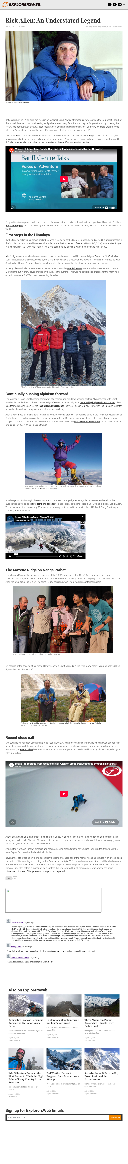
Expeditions (96, 27)
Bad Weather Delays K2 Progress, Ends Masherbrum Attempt (62, 1076)
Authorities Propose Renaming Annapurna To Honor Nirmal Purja (25, 1023)
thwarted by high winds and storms (97, 402)
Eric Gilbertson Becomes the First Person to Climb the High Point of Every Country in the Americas (25, 1077)
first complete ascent (43, 503)
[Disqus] (64, 949)
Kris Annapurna (89, 1040)
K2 (110, 27)
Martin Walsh (13, 1097)
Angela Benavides (14, 1040)
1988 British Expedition (50, 406)
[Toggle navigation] (124, 4)
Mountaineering (117, 27)
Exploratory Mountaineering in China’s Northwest (62, 1021)
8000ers (88, 27)
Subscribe (115, 1117)
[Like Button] (9, 878)
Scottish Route (74, 268)
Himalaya (104, 27)
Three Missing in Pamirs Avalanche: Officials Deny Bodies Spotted (99, 1023)
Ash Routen (21, 27)
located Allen (26, 749)
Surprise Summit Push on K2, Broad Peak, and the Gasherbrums (101, 1076)
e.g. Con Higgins (14, 225)
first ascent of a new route (87, 421)
